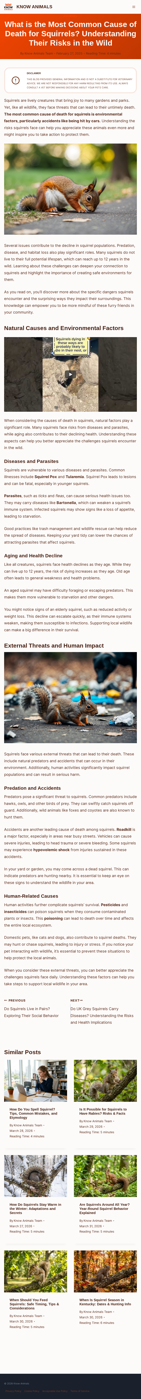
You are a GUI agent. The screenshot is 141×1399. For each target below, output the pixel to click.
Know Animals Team (39, 53)
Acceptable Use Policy (55, 1391)
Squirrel (70, 16)
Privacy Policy (13, 1391)
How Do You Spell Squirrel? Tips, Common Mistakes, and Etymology (33, 1113)
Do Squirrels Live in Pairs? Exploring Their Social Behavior (31, 1008)
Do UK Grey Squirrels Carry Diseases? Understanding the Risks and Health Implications (102, 1012)
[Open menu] (134, 6)
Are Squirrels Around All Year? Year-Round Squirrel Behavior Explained (104, 1209)
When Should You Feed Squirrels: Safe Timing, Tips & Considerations (34, 1304)
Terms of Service (79, 1391)
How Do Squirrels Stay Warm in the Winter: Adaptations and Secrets (35, 1209)
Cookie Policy (31, 1391)
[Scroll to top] (132, 1370)
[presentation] (35, 1081)
